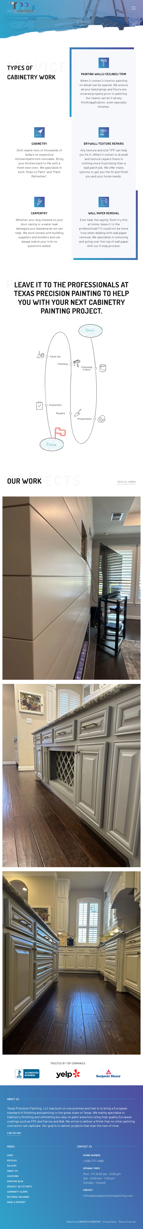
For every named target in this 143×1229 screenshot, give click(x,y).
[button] (131, 8)
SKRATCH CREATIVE (90, 1221)
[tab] (95, 368)
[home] (20, 8)
